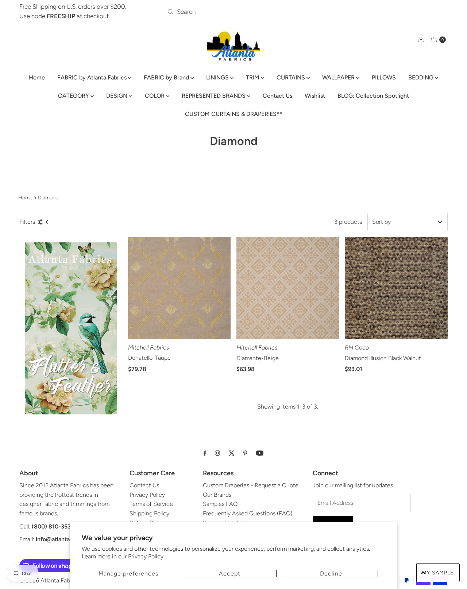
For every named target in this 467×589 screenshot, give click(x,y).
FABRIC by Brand (167, 77)
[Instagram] (217, 453)
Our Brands (217, 494)
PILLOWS (384, 77)
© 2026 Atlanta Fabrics (49, 580)
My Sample (438, 573)
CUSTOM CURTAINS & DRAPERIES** (233, 113)
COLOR (155, 95)
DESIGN (117, 95)
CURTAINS (291, 77)
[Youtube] (259, 453)
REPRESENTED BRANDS (214, 95)
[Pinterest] (245, 453)
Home (37, 77)
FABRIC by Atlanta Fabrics (92, 77)
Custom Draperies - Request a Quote (250, 485)
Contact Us (277, 95)
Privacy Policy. (146, 556)
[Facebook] (205, 453)
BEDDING (421, 77)
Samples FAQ (220, 503)
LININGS (218, 77)
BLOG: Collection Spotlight (373, 95)
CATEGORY (74, 95)
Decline (331, 573)
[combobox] (233, 11)
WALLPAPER (339, 77)
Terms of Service (151, 503)
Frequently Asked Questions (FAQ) (247, 513)
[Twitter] (232, 453)
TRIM (253, 77)
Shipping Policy (149, 513)
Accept (229, 573)
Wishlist (315, 95)
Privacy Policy (147, 494)
